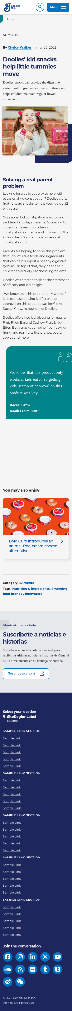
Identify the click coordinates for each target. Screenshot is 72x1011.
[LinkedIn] (33, 957)
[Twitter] (45, 957)
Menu (54, 7)
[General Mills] (12, 7)
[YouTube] (57, 957)
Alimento (26, 583)
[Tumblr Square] (57, 969)
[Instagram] (20, 957)
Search (40, 7)
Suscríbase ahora (21, 673)
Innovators (33, 594)
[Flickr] (33, 969)
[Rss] (20, 969)
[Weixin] (20, 982)
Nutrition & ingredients (31, 589)
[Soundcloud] (8, 969)
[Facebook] (8, 957)
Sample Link (12, 738)
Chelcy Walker (19, 47)
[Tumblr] (45, 969)
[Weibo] (8, 982)
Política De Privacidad (18, 1002)
